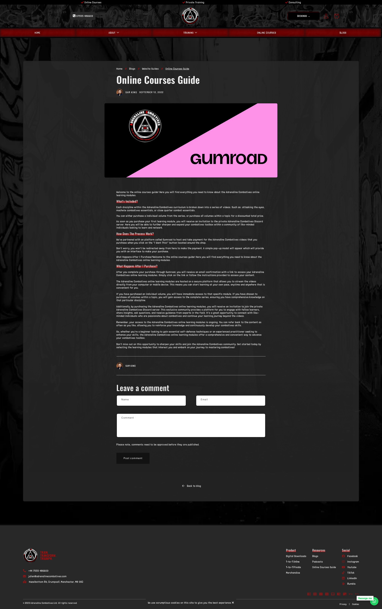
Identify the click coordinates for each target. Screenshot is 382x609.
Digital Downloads (296, 556)
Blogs (132, 68)
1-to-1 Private (293, 567)
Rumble (351, 583)
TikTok (351, 572)
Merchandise (293, 572)
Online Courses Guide (324, 567)
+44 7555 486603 (38, 570)
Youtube (351, 567)
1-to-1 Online (292, 561)
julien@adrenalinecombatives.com (48, 576)
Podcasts (317, 561)
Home (119, 68)
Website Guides (150, 68)
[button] (114, 32)
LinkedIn (352, 578)
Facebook (352, 556)
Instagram (353, 561)
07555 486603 (84, 15)
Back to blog (194, 485)
